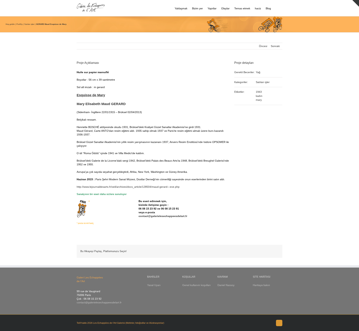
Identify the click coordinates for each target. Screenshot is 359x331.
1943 (259, 91)
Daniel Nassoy (225, 285)
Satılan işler (29, 24)
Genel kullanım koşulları (196, 285)
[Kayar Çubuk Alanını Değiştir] (355, 3)
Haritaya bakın (261, 285)
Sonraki (275, 46)
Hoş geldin (10, 24)
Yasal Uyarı (154, 285)
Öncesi (263, 46)
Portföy (19, 24)
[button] (277, 8)
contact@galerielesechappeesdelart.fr (163, 216)
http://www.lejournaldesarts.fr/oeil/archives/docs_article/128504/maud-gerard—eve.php (128, 186)
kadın (259, 95)
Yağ (258, 72)
